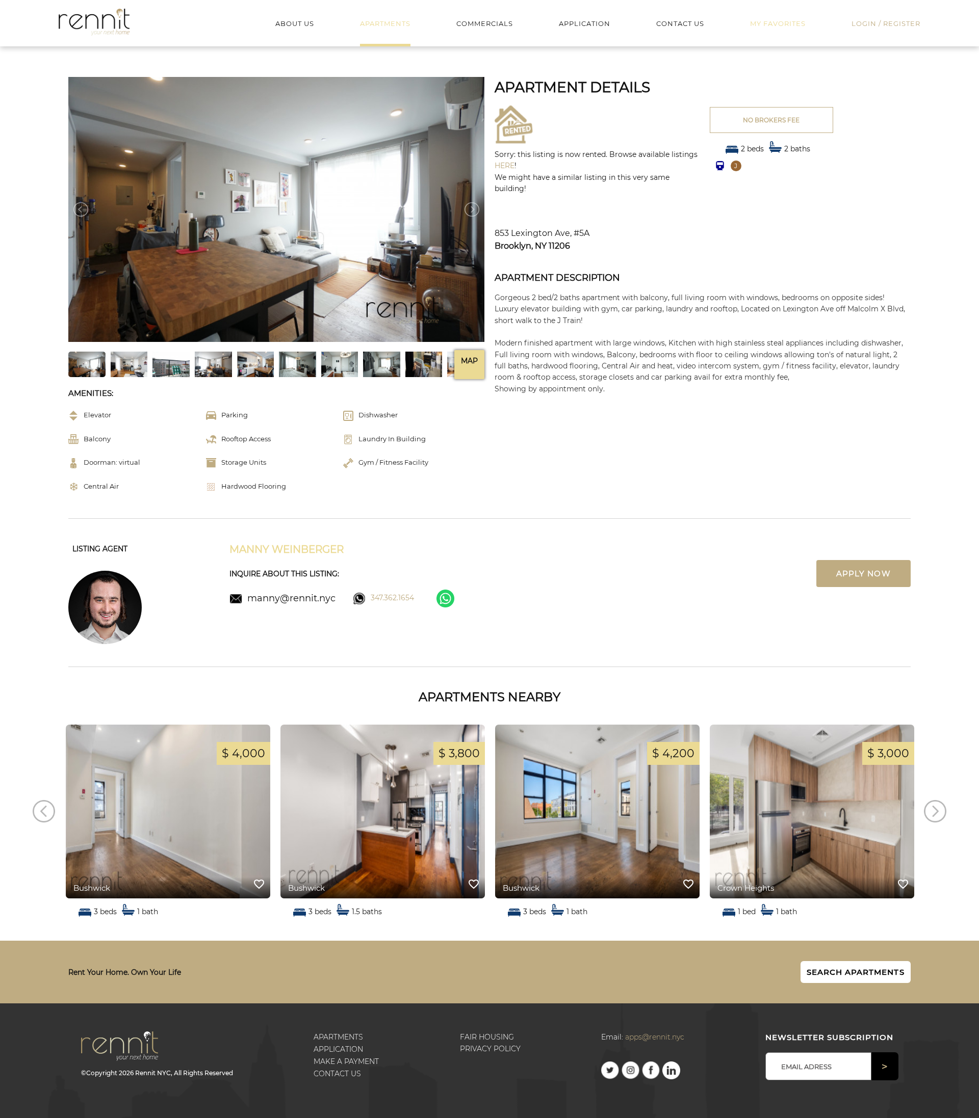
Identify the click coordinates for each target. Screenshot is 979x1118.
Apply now (863, 573)
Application (338, 1049)
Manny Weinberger (286, 549)
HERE (504, 165)
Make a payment (346, 1061)
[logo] (94, 21)
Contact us (337, 1073)
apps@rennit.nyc (654, 1037)
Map (469, 360)
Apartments (338, 1037)
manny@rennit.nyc (291, 598)
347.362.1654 (392, 597)
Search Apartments (856, 972)
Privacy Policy (490, 1048)
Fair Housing (487, 1037)
